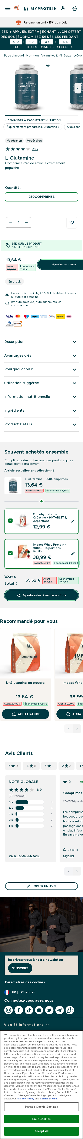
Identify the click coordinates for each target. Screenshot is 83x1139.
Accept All (41, 1131)
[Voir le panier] (75, 8)
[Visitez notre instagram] (8, 1010)
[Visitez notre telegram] (59, 1010)
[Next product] (77, 728)
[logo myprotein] (40, 8)
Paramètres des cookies (25, 982)
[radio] (41, 196)
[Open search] (17, 8)
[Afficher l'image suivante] (77, 88)
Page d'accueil (14, 55)
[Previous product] (68, 728)
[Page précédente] (68, 871)
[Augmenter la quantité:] (26, 222)
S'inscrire (20, 968)
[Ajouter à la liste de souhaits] (71, 223)
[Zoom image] (48, 65)
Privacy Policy (25, 1098)
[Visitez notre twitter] (49, 1010)
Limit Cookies (41, 1119)
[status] (18, 222)
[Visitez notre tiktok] (29, 1010)
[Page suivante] (77, 871)
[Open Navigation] (7, 8)
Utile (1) (73, 849)
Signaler (68, 856)
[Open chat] (70, 1010)
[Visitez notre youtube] (39, 1010)
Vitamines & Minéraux (56, 55)
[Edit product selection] (72, 521)
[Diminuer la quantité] (11, 222)
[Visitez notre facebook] (18, 1010)
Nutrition (32, 55)
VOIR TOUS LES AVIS (24, 856)
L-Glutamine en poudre (25, 682)
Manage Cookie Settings (41, 1106)
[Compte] (63, 8)
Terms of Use (48, 1098)
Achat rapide (29, 714)
